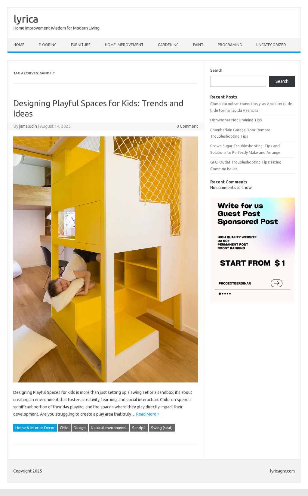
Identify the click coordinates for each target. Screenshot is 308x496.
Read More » (147, 414)
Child (64, 428)
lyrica (26, 18)
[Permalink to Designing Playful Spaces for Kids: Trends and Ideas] (105, 385)
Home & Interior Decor (35, 428)
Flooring (48, 45)
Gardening (168, 45)
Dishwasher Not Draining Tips (236, 120)
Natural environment (109, 428)
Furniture (81, 45)
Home (19, 45)
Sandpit (139, 428)
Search (216, 70)
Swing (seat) (162, 428)
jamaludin (28, 126)
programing (230, 45)
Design (80, 428)
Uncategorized (271, 45)
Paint (198, 45)
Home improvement (124, 45)
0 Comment (187, 126)
